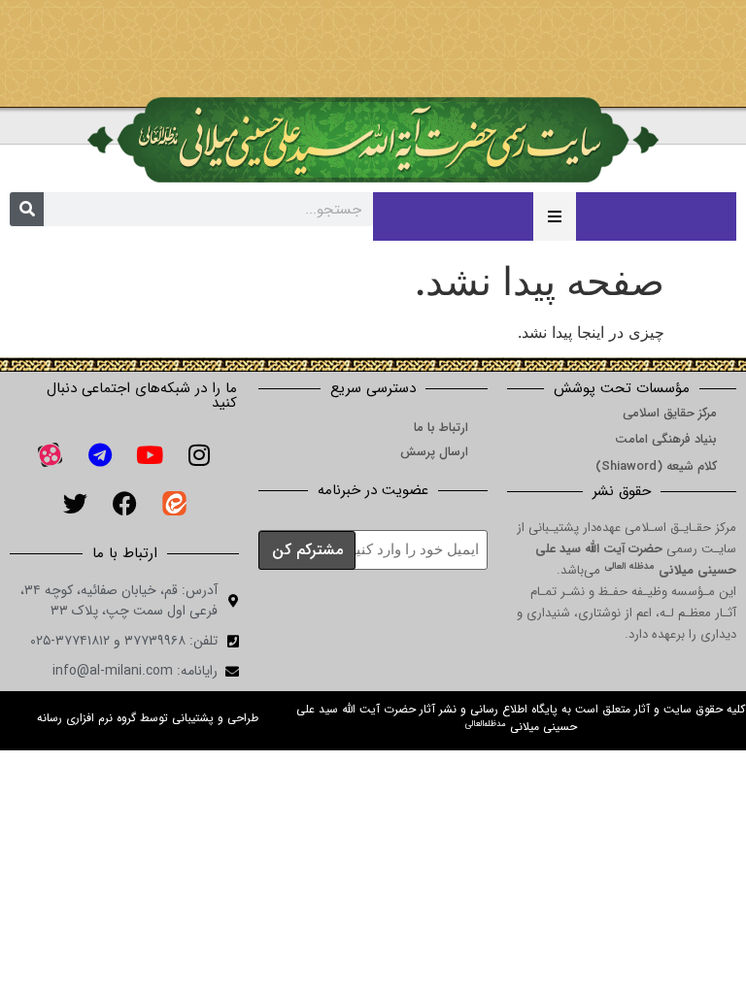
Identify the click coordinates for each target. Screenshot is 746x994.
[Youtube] (149, 454)
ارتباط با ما (441, 427)
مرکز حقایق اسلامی (670, 413)
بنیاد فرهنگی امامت (666, 439)
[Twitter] (75, 503)
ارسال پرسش (434, 452)
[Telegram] (100, 454)
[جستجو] (27, 209)
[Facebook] (124, 503)
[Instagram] (199, 454)
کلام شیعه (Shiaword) (656, 466)
